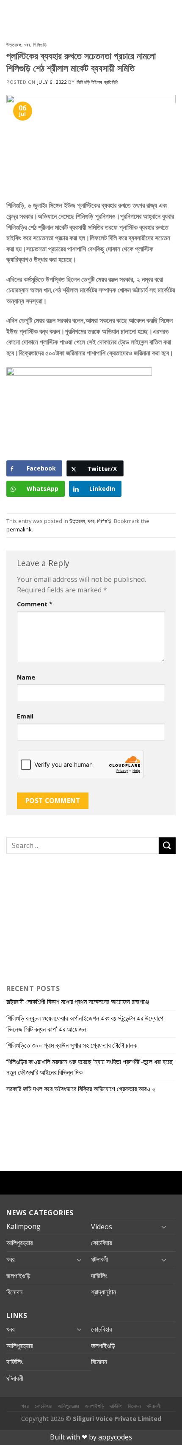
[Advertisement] (59, 917)
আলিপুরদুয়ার (19, 1242)
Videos (101, 1226)
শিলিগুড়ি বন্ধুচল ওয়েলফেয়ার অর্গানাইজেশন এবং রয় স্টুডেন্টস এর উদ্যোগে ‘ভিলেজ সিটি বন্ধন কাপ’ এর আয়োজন (84, 1023)
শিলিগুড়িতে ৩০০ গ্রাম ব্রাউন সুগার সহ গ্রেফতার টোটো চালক (71, 1045)
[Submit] (167, 845)
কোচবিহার (101, 1242)
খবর (27, 44)
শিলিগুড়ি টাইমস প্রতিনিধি (97, 82)
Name (26, 677)
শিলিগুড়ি (40, 44)
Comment (34, 604)
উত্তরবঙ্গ (13, 44)
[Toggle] (163, 1227)
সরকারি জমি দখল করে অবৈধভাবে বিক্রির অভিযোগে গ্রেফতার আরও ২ (80, 1088)
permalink (19, 529)
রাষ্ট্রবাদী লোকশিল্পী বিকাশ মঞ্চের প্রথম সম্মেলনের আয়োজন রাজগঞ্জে (77, 1001)
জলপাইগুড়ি (18, 1275)
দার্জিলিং (99, 1275)
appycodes (115, 1437)
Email (25, 716)
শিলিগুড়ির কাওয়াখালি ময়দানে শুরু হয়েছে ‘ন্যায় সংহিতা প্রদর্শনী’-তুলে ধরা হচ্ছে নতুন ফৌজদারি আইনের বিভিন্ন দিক (89, 1067)
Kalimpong (23, 1226)
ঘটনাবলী (99, 1259)
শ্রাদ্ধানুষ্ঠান (103, 1291)
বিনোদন (14, 1291)
